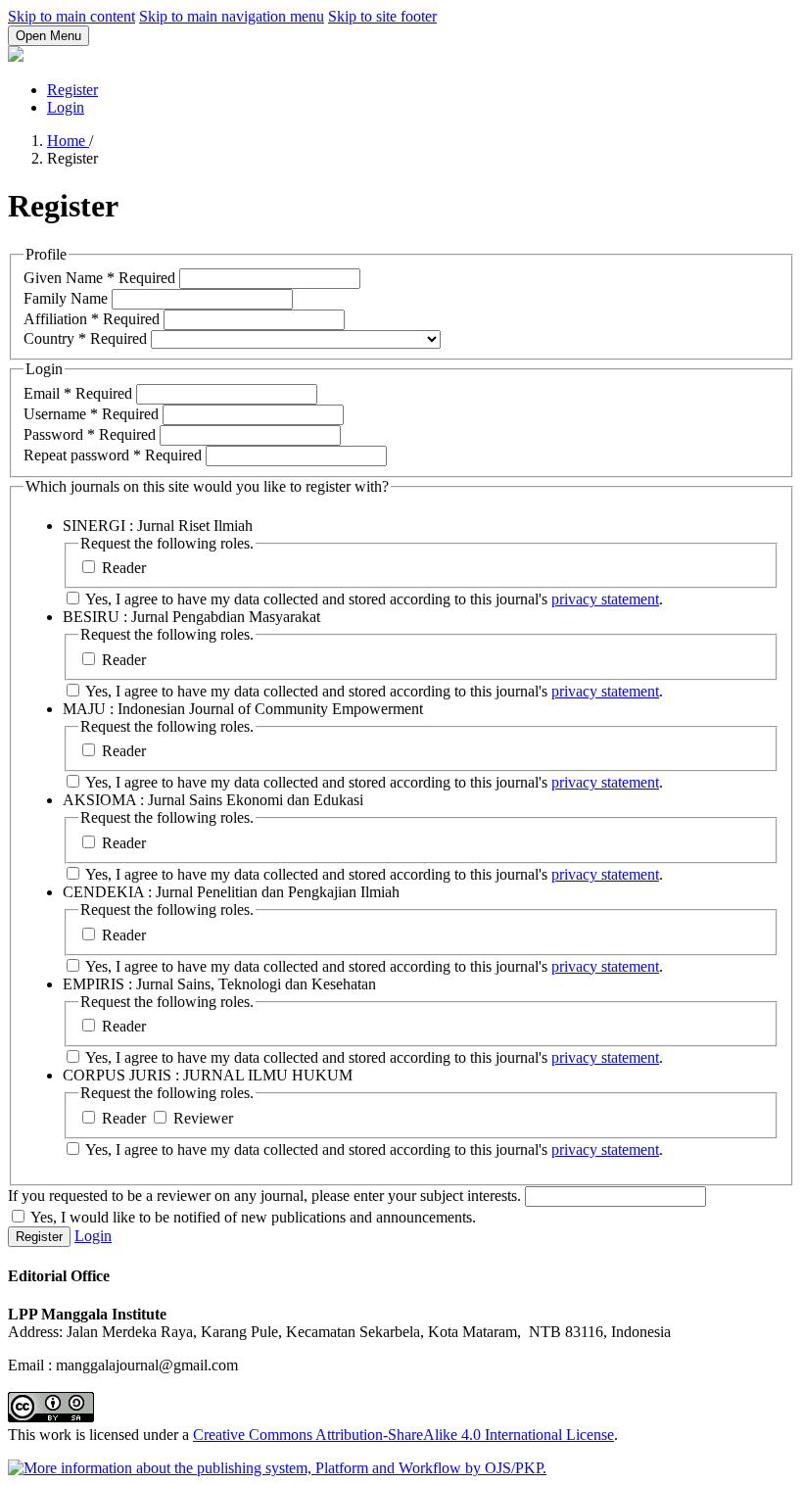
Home (68, 140)
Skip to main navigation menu (231, 16)
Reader (122, 567)
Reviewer (201, 1118)
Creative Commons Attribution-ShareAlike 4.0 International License (403, 1434)
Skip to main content (71, 16)
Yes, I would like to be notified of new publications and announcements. (251, 1217)
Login (65, 107)
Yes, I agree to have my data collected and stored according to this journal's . (372, 599)
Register (72, 89)
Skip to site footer (382, 16)
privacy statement (605, 599)
